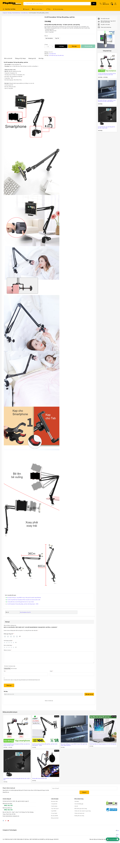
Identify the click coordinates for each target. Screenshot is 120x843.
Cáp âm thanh (54, 806)
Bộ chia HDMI (54, 815)
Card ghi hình (54, 803)
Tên (5, 671)
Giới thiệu (76, 801)
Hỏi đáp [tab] (41, 58)
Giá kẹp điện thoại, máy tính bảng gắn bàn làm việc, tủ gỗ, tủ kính (20, 601)
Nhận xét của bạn (7, 650)
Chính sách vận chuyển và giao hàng (82, 810)
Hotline (104, 2)
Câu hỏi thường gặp (78, 803)
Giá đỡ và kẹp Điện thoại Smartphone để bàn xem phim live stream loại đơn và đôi (23, 599)
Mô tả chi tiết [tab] (8, 58)
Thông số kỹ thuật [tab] (20, 58)
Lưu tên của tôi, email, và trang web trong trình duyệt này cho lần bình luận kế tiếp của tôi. (22, 679)
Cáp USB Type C (55, 808)
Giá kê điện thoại (52, 53)
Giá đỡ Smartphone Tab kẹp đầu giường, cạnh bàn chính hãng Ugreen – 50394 (44, 744)
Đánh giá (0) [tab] (32, 58)
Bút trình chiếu (54, 801)
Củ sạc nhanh (54, 813)
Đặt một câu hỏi (89, 694)
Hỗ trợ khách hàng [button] (38, 9)
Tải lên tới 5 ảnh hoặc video (9, 666)
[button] (49, 38)
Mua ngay (74, 46)
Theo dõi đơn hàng (59, 9)
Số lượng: (46, 44)
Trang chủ (27, 9)
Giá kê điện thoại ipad (53, 55)
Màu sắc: (46, 35)
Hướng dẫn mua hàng (79, 815)
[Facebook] (3, 821)
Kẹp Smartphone (23, 612)
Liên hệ (76, 806)
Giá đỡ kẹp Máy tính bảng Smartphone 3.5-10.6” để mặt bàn (103, 744)
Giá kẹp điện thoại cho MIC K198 (39, 778)
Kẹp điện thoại (61, 55)
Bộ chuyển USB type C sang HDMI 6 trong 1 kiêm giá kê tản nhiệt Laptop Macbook (24, 597)
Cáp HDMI (53, 810)
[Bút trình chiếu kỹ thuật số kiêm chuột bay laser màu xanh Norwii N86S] (106, 39)
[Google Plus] (6, 821)
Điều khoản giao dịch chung (80, 808)
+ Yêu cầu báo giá (88, 46)
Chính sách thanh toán (79, 813)
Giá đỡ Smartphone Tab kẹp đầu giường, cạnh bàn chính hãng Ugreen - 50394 (22, 603)
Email (51, 671)
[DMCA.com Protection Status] (111, 803)
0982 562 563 (8, 805)
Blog (49, 9)
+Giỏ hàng (61, 46)
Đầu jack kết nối (54, 818)
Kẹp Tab (29, 612)
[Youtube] (8, 821)
